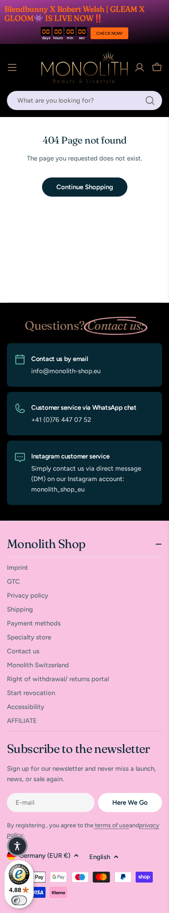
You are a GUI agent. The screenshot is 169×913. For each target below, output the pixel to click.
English (99, 857)
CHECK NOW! (109, 33)
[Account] (139, 67)
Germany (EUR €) (44, 855)
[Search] (150, 100)
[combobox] (84, 100)
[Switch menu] (12, 67)
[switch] (19, 900)
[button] (17, 846)
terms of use (111, 825)
